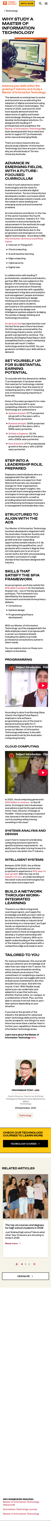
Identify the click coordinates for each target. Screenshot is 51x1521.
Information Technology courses (20, 1509)
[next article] (34, 1264)
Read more (11, 1243)
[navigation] (46, 4)
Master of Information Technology (23, 128)
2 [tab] (25, 1264)
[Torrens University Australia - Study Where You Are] (10, 3)
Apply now (27, 3)
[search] (40, 4)
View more (23, 1276)
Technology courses (23, 1143)
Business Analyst (17, 423)
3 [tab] (29, 1264)
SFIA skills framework (16, 588)
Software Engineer (18, 433)
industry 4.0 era (13, 876)
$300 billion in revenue (17, 802)
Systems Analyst (17, 413)
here (33, 1037)
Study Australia (13, 323)
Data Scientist (15, 443)
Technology (11, 10)
